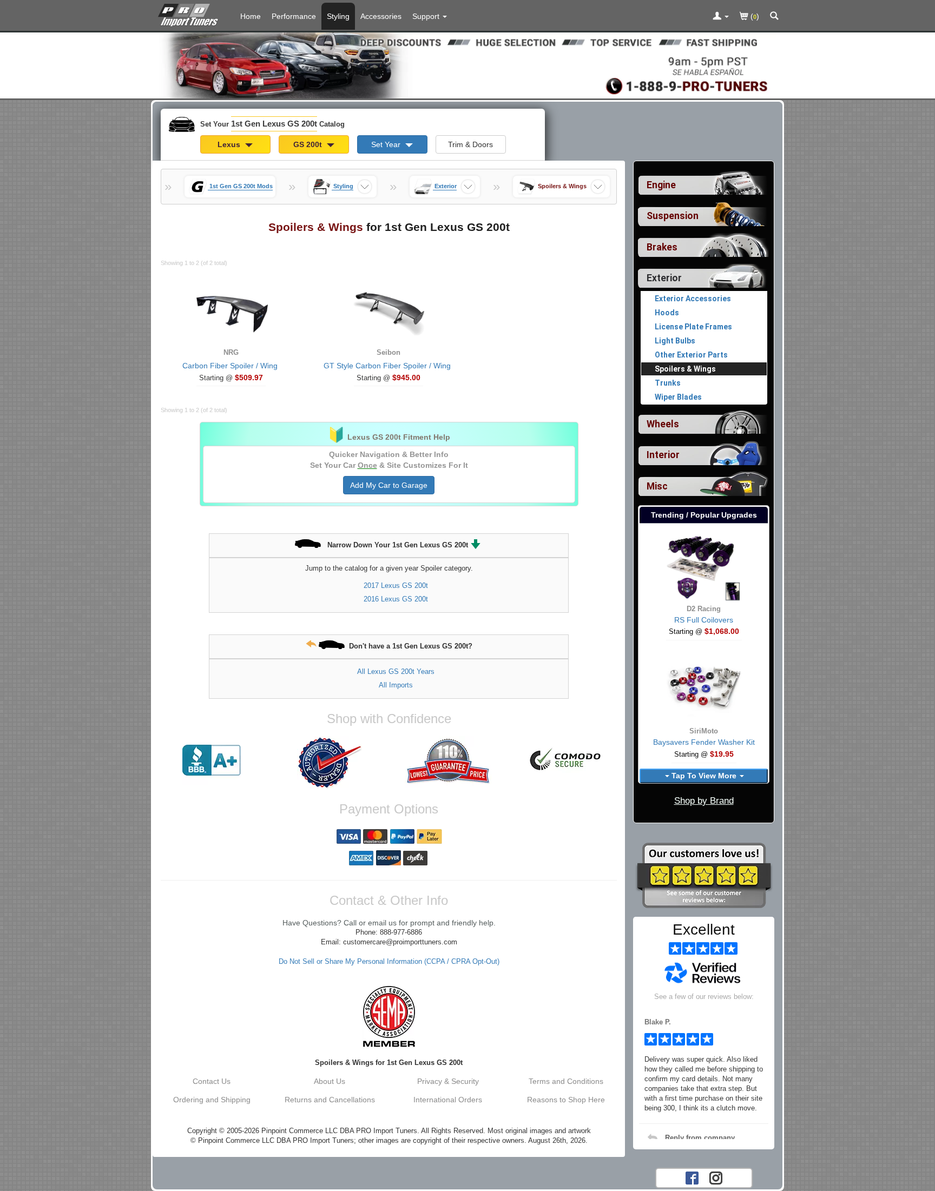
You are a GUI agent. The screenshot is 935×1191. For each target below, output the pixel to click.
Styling (338, 16)
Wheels (663, 424)
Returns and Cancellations (330, 1099)
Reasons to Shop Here (566, 1099)
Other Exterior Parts (691, 354)
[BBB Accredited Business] (211, 760)
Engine (661, 185)
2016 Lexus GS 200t (396, 599)
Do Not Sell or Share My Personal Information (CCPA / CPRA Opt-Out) (389, 961)
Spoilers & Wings (685, 369)
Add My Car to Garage (388, 485)
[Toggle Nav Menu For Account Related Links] (720, 17)
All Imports (396, 685)
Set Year (387, 144)
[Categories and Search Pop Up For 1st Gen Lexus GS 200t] (774, 17)
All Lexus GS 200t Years (395, 671)
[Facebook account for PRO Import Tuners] (692, 1177)
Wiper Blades (678, 397)
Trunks (668, 383)
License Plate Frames (693, 326)
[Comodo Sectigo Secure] (566, 760)
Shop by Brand (704, 801)
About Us (329, 1081)
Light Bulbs (675, 340)
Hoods (667, 312)
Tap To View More (704, 775)
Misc (657, 486)
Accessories (380, 16)
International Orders (447, 1099)
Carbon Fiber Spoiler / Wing (230, 365)
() (753, 16)
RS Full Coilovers (703, 620)
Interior (663, 454)
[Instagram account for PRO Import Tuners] (715, 1177)
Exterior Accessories (693, 298)
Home (250, 16)
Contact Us (212, 1081)
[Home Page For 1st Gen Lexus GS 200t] (190, 13)
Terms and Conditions (566, 1081)
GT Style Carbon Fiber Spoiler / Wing (387, 365)
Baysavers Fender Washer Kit (704, 742)
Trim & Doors (470, 144)
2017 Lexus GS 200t (396, 585)
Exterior (664, 278)
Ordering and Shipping (212, 1099)
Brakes (662, 247)
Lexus (230, 144)
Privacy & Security (448, 1081)
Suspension (673, 215)
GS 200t (308, 144)
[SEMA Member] (389, 1016)
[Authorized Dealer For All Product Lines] (329, 762)
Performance (294, 16)
